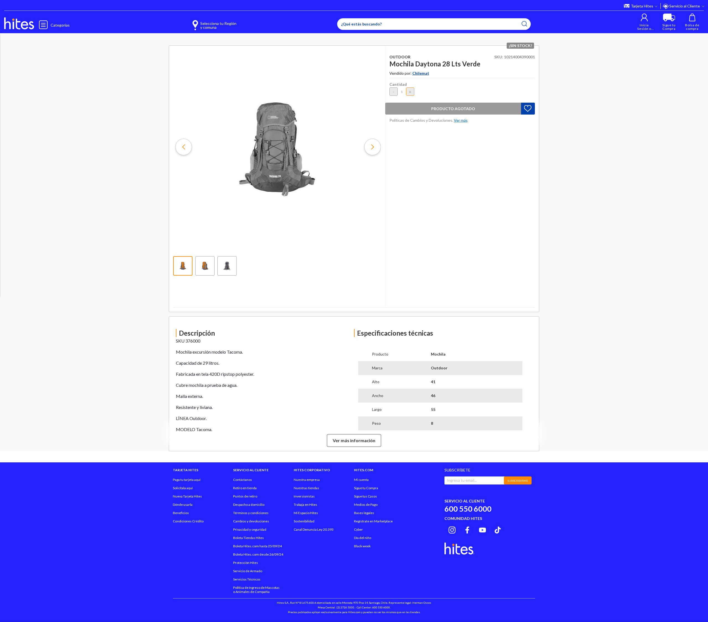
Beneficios (181, 513)
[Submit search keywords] (524, 24)
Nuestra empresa (307, 480)
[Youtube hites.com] (482, 529)
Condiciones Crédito (188, 521)
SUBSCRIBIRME (517, 480)
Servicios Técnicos (247, 579)
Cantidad (398, 84)
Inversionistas (304, 496)
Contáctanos (242, 480)
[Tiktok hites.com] (497, 529)
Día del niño (362, 538)
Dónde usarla (182, 504)
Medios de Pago (366, 504)
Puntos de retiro (245, 496)
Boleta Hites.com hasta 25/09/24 (257, 546)
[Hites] (19, 23)
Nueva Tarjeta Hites (187, 496)
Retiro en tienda (245, 488)
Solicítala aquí (183, 488)
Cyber (358, 529)
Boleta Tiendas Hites (248, 538)
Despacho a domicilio (248, 504)
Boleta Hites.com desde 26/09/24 (258, 554)
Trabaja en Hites (305, 504)
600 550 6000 (467, 508)
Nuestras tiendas (306, 488)
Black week (362, 546)
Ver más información (354, 440)
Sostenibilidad (304, 521)
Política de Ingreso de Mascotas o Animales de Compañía (256, 589)
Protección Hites (245, 563)
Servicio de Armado (247, 571)
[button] (644, 22)
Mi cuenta (361, 480)
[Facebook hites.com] (467, 529)
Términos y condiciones (251, 513)
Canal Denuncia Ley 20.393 (314, 529)
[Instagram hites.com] (452, 529)
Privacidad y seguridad (249, 529)
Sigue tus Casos (365, 496)
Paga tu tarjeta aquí (187, 480)
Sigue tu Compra (366, 488)
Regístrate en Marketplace (373, 521)
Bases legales (364, 513)
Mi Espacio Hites (306, 513)
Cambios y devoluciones (251, 521)
